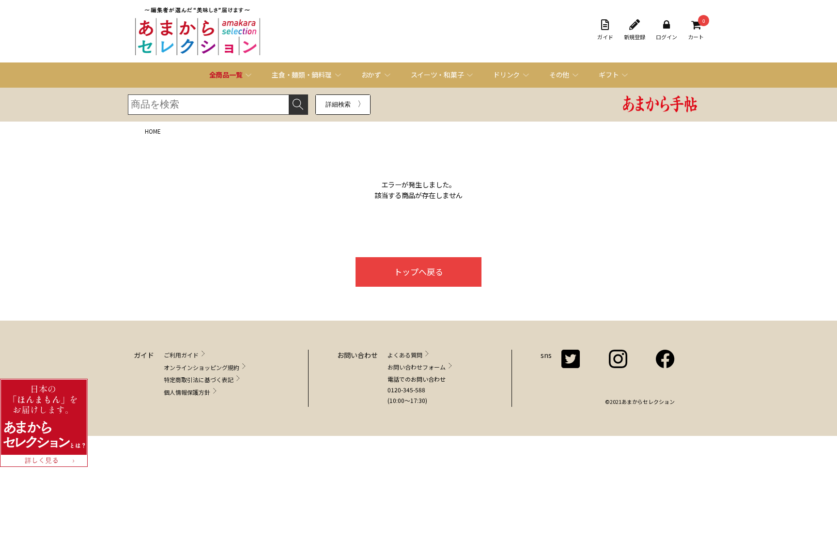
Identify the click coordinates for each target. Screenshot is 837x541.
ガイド (605, 37)
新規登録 (634, 37)
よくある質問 (405, 355)
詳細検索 (338, 104)
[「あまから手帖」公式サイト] (660, 105)
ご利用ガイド (181, 355)
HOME (153, 131)
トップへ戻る (418, 271)
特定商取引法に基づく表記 (198, 379)
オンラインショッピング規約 (201, 367)
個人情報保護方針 (187, 392)
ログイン (666, 37)
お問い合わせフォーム (417, 367)
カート (696, 30)
